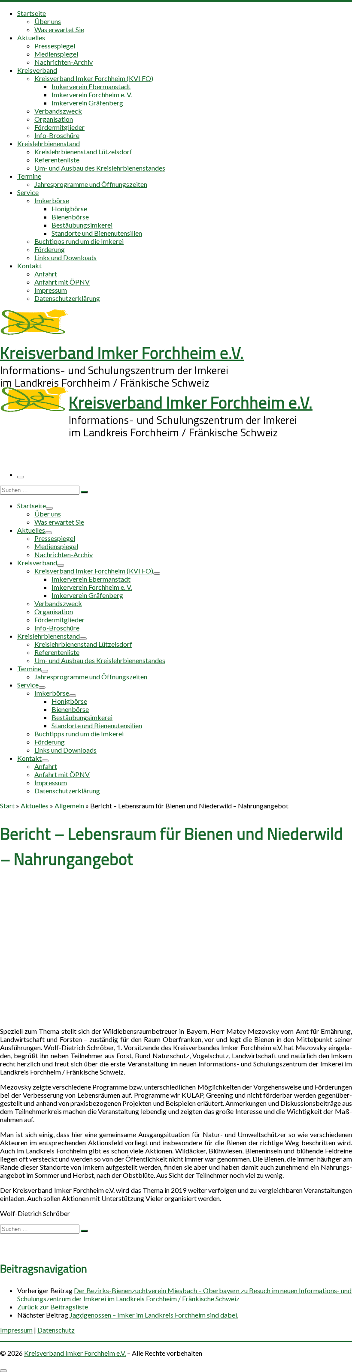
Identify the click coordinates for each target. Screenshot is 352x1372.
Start (7, 806)
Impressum (16, 1330)
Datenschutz (56, 1330)
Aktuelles (35, 806)
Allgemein (69, 806)
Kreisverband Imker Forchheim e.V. (75, 1353)
